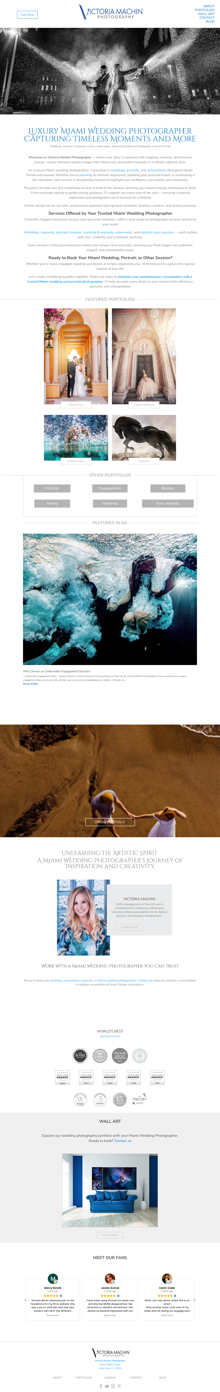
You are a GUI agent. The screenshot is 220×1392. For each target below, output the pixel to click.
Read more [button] (53, 1315)
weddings (118, 170)
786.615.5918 (113, 1364)
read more (30, 683)
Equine (144, 461)
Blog (210, 21)
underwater (123, 232)
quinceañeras (157, 170)
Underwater (76, 461)
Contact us (122, 1140)
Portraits (52, 488)
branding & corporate (98, 232)
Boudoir (168, 488)
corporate (87, 980)
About (209, 6)
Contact (207, 17)
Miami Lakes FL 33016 (110, 1368)
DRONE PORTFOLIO (110, 822)
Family (52, 503)
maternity (47, 232)
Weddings (31, 232)
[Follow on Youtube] (107, 1386)
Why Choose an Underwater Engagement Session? (56, 671)
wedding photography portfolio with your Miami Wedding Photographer (119, 1135)
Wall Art (206, 14)
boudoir (75, 232)
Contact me (145, 980)
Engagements (110, 488)
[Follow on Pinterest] (119, 1386)
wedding (56, 980)
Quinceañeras (144, 405)
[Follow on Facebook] (101, 1386)
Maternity (110, 503)
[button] (194, 1300)
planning (85, 175)
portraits (133, 170)
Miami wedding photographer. (118, 980)
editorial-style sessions (157, 232)
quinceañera (71, 980)
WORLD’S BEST (110, 1031)
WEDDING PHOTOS (110, 1036)
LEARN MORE (129, 927)
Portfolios (205, 10)
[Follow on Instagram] (113, 1386)
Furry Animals (168, 503)
